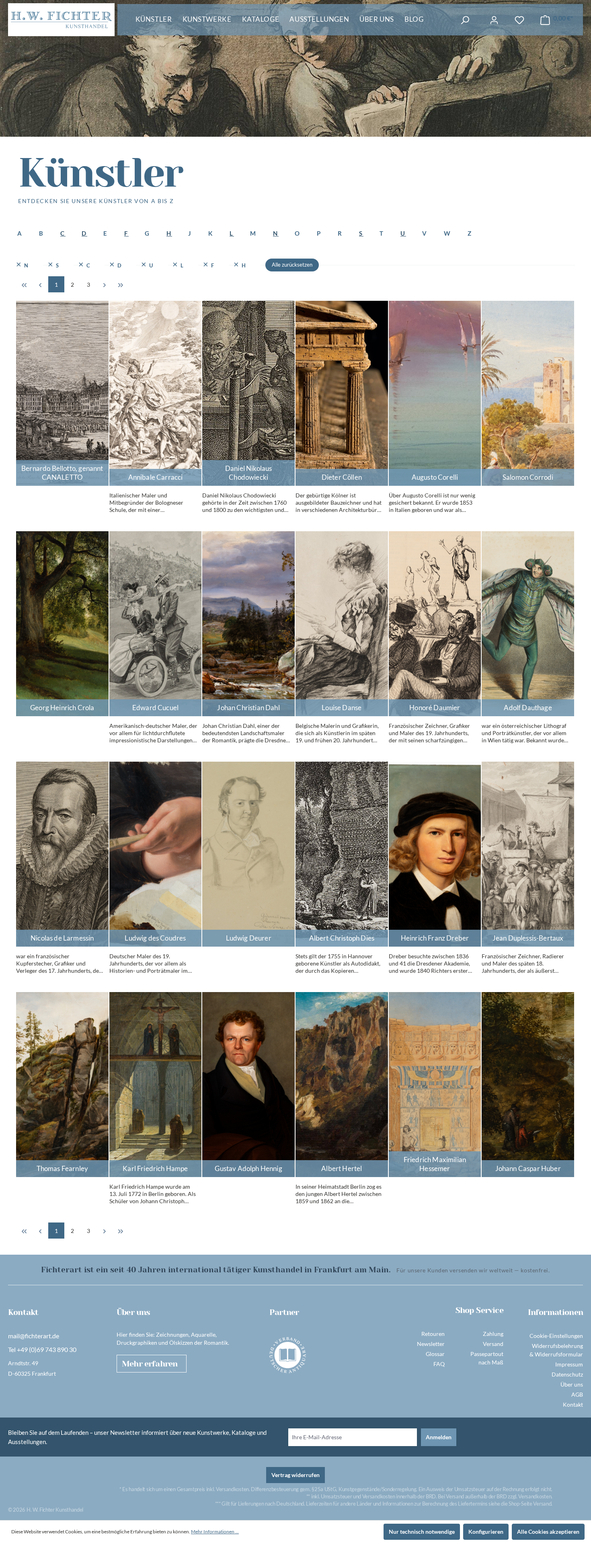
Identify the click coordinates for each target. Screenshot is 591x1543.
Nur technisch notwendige (422, 1531)
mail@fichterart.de (33, 1336)
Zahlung (493, 1333)
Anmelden (438, 1437)
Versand (493, 1343)
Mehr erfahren (149, 1363)
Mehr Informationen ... (215, 1532)
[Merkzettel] (519, 20)
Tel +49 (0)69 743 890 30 (42, 1349)
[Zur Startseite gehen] (61, 19)
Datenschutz (567, 1374)
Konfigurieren (485, 1531)
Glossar (435, 1353)
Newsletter (431, 1343)
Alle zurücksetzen (292, 264)
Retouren (433, 1333)
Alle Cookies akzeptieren (548, 1531)
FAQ (439, 1363)
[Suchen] (465, 20)
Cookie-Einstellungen (556, 1335)
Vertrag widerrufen (295, 1474)
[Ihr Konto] (494, 20)
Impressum (569, 1364)
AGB (577, 1394)
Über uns (571, 1384)
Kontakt (573, 1404)
